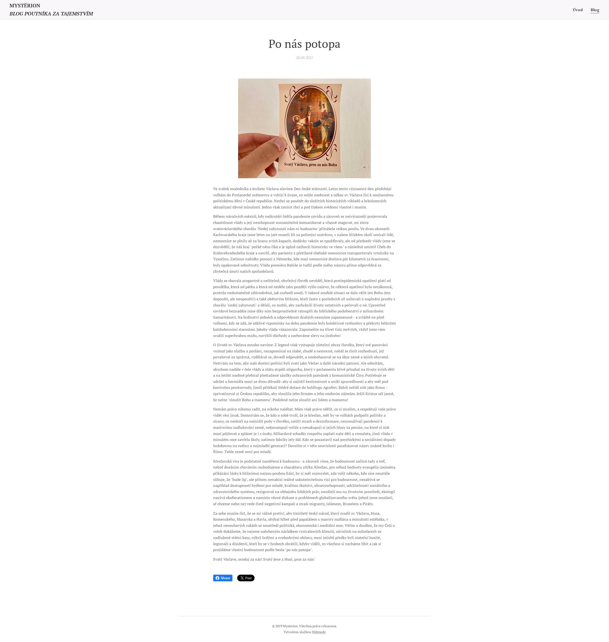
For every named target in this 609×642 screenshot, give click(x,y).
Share (225, 578)
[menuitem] (579, 10)
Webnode (319, 632)
